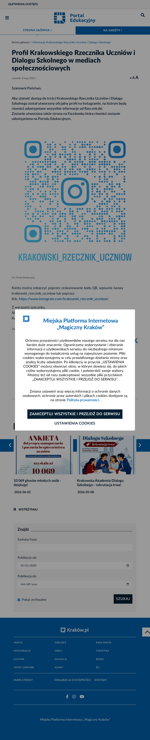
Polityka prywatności (83, 400)
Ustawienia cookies (74, 423)
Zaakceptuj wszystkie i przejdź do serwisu (75, 414)
